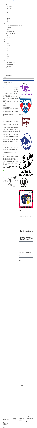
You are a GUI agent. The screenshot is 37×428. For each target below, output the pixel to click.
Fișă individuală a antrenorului (8, 75)
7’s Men (7, 13)
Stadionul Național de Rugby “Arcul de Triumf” (10, 33)
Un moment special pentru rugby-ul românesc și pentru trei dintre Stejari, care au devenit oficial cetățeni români (15, 181)
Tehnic (5, 73)
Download (5, 39)
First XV (7, 49)
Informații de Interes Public (8, 24)
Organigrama (8, 29)
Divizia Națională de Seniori (12, 80)
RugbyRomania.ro (5, 419)
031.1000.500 (6, 423)
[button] (18, 40)
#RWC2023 (8, 47)
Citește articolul (5, 182)
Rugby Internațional (9, 45)
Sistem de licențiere (7, 37)
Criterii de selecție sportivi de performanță (11, 64)
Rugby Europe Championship (10, 46)
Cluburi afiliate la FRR (7, 70)
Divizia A (7, 22)
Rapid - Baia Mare (21, 130)
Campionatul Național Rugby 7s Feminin (11, 69)
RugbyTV (5, 60)
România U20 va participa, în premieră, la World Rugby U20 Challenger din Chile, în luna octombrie (10, 180)
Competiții (6, 17)
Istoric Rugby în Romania (8, 67)
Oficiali (7, 21)
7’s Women (8, 50)
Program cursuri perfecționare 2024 (9, 38)
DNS (7, 58)
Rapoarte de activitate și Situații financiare (11, 65)
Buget (7, 26)
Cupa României (8, 18)
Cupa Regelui (8, 56)
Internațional (6, 44)
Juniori (23, 80)
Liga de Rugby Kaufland (7, 54)
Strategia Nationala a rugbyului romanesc (11, 62)
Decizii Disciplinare (7, 72)
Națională (6, 10)
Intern (6, 4)
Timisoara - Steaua (21, 96)
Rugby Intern (8, 42)
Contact (5, 77)
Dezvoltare (8, 43)
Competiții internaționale (9, 8)
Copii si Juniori (8, 19)
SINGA (4, 427)
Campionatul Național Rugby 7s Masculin (11, 31)
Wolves (7, 12)
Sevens (7, 20)
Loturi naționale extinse (9, 27)
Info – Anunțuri (6, 35)
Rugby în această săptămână (9, 6)
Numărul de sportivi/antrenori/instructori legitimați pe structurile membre (14, 25)
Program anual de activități (9, 66)
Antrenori (5, 36)
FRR (4, 23)
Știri (4, 41)
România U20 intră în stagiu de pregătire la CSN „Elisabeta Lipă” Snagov (5, 179)
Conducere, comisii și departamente (9, 71)
